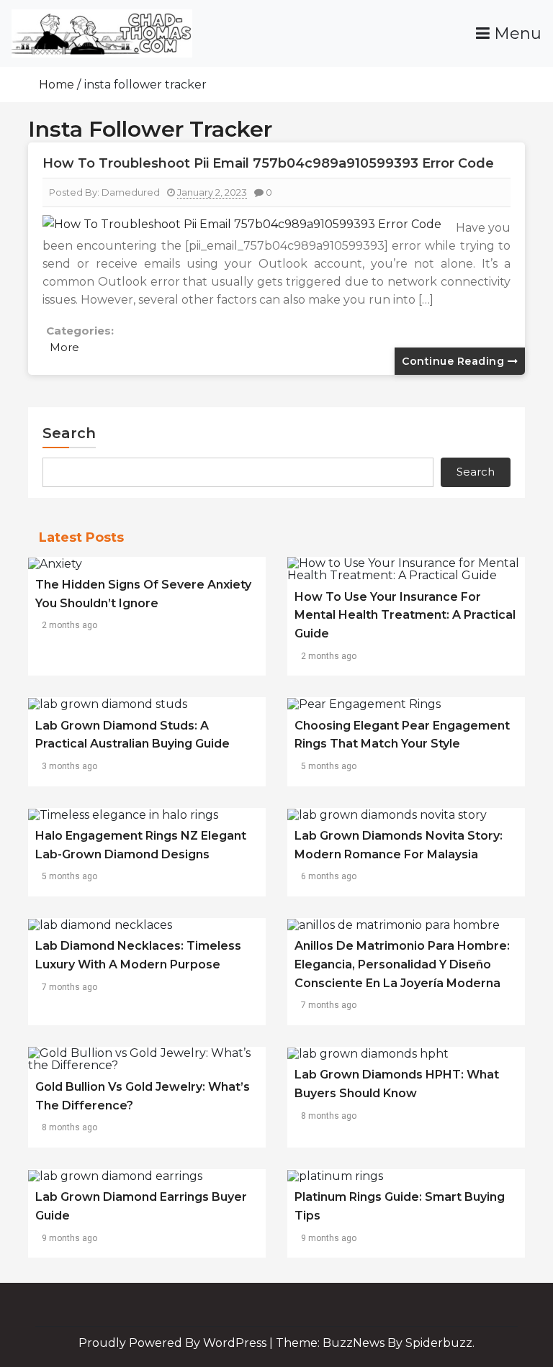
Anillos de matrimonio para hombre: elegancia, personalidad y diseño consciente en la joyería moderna (402, 964)
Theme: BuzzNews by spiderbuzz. (375, 1343)
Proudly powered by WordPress (173, 1343)
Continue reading (455, 361)
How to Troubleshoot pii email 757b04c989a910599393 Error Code (268, 163)
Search (69, 433)
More (64, 347)
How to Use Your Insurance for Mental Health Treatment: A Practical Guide (405, 615)
